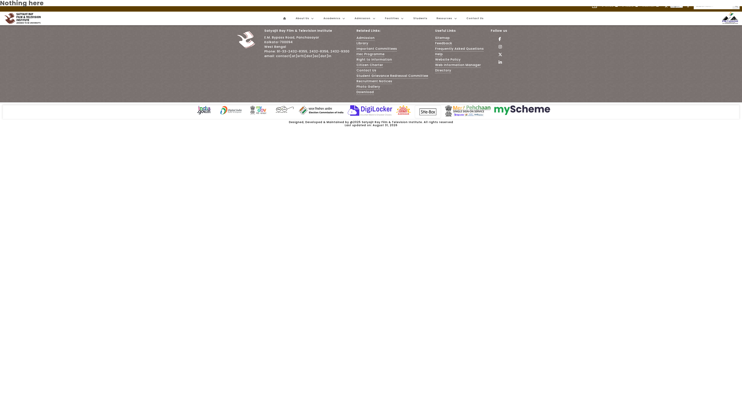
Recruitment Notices (374, 81)
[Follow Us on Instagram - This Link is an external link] (499, 47)
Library (362, 43)
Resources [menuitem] (444, 18)
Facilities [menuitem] (392, 18)
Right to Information (374, 59)
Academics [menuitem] (331, 18)
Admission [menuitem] (362, 18)
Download (365, 92)
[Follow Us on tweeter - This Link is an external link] (499, 55)
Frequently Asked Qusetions (459, 48)
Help (439, 54)
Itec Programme (371, 54)
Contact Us (366, 70)
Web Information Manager (458, 65)
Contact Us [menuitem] (474, 18)
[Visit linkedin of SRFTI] (499, 62)
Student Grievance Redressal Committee (392, 76)
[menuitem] (284, 18)
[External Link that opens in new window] (204, 114)
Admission (366, 38)
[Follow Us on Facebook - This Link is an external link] (499, 39)
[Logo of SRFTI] (24, 18)
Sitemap (442, 38)
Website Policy (448, 59)
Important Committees (377, 48)
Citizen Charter (370, 65)
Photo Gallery (368, 86)
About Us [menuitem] (302, 18)
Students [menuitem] (420, 18)
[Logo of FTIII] (730, 23)
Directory (443, 70)
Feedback (443, 43)
